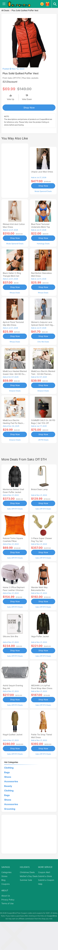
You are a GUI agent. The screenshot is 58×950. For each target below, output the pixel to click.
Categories (6, 872)
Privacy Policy (7, 899)
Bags (7, 772)
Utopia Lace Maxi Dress (42, 171)
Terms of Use (7, 903)
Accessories (11, 781)
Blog (3, 880)
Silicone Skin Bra (10, 636)
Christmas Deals (27, 872)
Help (40, 884)
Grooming (9, 808)
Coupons (5, 884)
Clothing (9, 767)
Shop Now (29, 107)
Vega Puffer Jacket (40, 636)
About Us (5, 895)
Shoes (7, 776)
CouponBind (52, 916)
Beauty (8, 786)
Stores (4, 876)
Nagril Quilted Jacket (12, 734)
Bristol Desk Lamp (39, 489)
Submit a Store (45, 876)
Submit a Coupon (46, 880)
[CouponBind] (21, 4)
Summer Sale (26, 880)
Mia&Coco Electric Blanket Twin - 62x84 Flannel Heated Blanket (43, 374)
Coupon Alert (44, 872)
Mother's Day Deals (29, 876)
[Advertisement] (15, 170)
